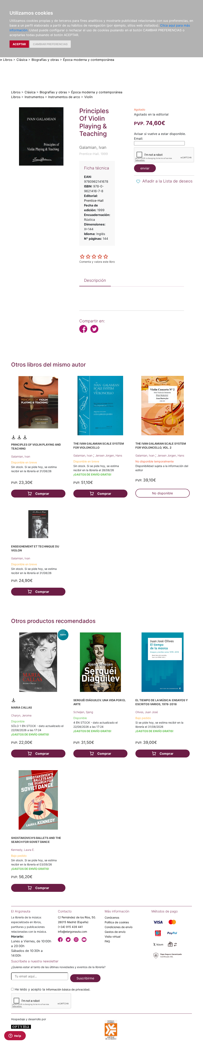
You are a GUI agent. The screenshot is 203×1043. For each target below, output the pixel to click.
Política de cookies (117, 922)
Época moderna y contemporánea (88, 60)
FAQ (107, 941)
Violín (88, 97)
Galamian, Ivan (20, 456)
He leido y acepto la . (52, 989)
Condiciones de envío (118, 927)
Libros (7, 60)
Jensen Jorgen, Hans (108, 455)
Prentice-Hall (93, 200)
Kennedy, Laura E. (22, 849)
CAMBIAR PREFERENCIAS (50, 44)
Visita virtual (112, 936)
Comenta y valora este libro (97, 261)
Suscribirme (85, 978)
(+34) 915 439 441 (70, 926)
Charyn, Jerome (21, 715)
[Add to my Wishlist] (138, 181)
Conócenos (112, 917)
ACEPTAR (19, 44)
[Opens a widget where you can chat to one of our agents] (15, 1036)
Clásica (21, 60)
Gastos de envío (115, 931)
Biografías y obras (45, 60)
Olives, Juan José (146, 712)
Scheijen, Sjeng (83, 712)
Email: (138, 138)
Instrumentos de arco (64, 97)
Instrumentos (34, 97)
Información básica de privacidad (67, 989)
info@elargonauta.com (72, 931)
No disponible (162, 493)
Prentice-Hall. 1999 (93, 154)
